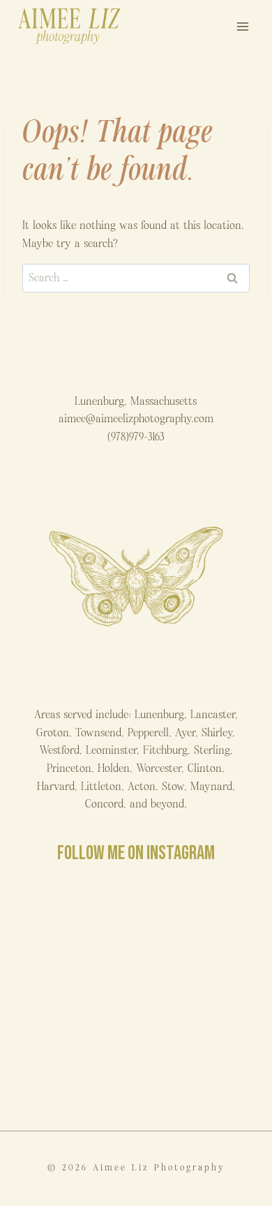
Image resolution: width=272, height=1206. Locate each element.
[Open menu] (242, 26)
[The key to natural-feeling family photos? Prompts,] (197, 927)
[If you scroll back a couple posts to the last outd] (197, 999)
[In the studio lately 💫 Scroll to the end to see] (75, 1071)
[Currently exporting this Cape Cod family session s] (75, 999)
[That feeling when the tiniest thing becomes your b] (75, 927)
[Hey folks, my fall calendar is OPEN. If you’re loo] (197, 1071)
